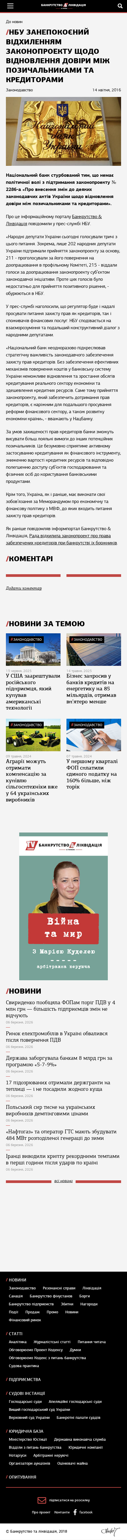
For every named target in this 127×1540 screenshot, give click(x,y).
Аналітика (18, 1342)
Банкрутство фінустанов (51, 1296)
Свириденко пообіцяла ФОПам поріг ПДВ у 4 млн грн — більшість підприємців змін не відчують (60, 1009)
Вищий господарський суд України (39, 1409)
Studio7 (110, 1531)
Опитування (22, 1477)
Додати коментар (24, 588)
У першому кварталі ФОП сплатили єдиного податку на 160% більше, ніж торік (92, 774)
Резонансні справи (59, 1288)
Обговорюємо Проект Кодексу (36, 1350)
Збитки (67, 1304)
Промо (52, 1312)
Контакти (62, 1512)
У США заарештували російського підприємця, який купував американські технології (33, 692)
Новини (17, 1280)
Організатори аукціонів (29, 1463)
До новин (14, 21)
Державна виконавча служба (80, 1439)
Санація (16, 1296)
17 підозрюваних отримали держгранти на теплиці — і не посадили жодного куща (58, 1085)
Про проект (41, 1512)
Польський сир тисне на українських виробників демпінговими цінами (50, 1110)
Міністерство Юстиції (28, 1439)
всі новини (63, 1181)
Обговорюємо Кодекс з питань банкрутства (47, 1358)
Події (13, 1312)
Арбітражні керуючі (51, 1455)
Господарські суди (25, 1401)
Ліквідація (91, 1288)
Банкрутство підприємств (31, 1304)
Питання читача (92, 1342)
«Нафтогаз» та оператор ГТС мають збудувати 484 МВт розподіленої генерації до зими (61, 1134)
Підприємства (25, 1379)
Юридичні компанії (86, 1447)
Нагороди (88, 1304)
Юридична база (26, 1431)
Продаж (32, 1312)
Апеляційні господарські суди (75, 1401)
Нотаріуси (17, 1455)
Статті (15, 1333)
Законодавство (27, 639)
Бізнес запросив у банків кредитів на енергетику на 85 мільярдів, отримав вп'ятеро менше (91, 689)
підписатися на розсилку (69, 1500)
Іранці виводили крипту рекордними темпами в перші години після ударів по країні (63, 1159)
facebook (85, 1512)
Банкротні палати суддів (78, 1417)
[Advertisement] (50, 1227)
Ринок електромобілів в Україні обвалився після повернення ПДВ (57, 1036)
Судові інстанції (27, 1393)
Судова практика (24, 1366)
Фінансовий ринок (25, 1320)
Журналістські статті (52, 1342)
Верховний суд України (29, 1417)
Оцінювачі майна (72, 1463)
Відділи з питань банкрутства (35, 1447)
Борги (84, 1296)
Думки (75, 1350)
